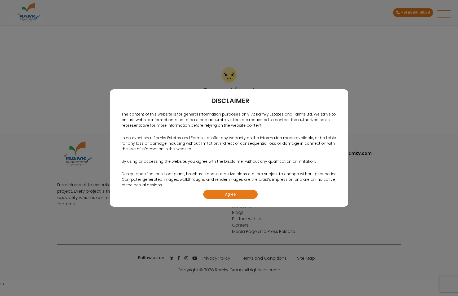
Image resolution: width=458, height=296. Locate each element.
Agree (230, 194)
